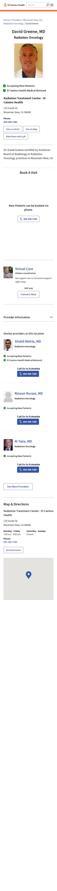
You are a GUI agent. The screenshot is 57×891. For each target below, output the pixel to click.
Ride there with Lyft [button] (16, 136)
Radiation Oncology (13, 23)
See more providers (18, 486)
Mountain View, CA (32, 19)
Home (7, 19)
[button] (13, 129)
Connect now (28, 294)
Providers (16, 19)
